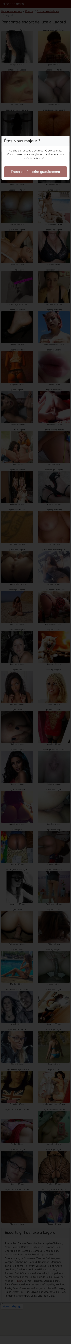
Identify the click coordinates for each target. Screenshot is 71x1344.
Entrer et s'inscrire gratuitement (35, 172)
